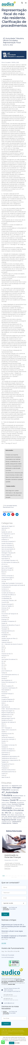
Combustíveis (5, 587)
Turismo (3, 773)
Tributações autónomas (7, 771)
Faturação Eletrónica (7, 631)
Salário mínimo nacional (7, 729)
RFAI (2, 724)
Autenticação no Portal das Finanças (12, 856)
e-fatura (3, 615)
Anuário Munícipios (6, 543)
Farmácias (4, 627)
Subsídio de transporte (7, 750)
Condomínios (5, 591)
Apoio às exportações (7, 549)
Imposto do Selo (6, 653)
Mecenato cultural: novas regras (12, 931)
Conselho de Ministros (7, 593)
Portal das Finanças (6, 693)
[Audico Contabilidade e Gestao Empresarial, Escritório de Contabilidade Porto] (8, 2)
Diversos (3, 610)
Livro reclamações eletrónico (9, 674)
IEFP (2, 648)
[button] (7, 868)
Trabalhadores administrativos (9, 756)
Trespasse (4, 768)
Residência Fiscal (6, 720)
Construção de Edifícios (7, 594)
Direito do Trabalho (6, 606)
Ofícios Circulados (10, 40)
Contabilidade (5, 598)
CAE (2, 573)
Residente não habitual (7, 722)
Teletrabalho (4, 754)
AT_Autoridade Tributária (11, 505)
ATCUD (3, 564)
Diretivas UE (4, 608)
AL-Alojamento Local (7, 534)
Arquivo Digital (5, 554)
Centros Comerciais (6, 575)
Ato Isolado (4, 566)
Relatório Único (5, 716)
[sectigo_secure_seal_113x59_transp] (14, 966)
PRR (2, 703)
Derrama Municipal (6, 604)
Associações (4, 558)
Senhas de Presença (7, 737)
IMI (2, 651)
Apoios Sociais (5, 551)
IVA (2, 669)
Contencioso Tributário (7, 600)
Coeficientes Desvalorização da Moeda (12, 585)
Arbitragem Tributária (7, 553)
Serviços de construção (7, 739)
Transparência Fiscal (6, 764)
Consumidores (5, 596)
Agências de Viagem (7, 526)
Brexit (3, 572)
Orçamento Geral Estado (8, 688)
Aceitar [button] (11, 1042)
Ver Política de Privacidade (13, 908)
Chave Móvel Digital (7, 577)
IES (2, 650)
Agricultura (4, 528)
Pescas (3, 691)
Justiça (3, 672)
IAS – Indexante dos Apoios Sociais (11, 644)
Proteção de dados (6, 701)
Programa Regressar (7, 699)
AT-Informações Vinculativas (9, 562)
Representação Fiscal (12, 43)
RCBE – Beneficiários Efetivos (9, 709)
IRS (2, 665)
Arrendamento (5, 556)
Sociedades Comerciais (7, 745)
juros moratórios (5, 670)
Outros (8, 814)
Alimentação (4, 535)
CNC (2, 581)
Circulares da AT (5, 579)
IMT (2, 657)
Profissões (4, 697)
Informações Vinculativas (8, 659)
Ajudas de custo (5, 532)
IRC (2, 661)
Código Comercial (22, 800)
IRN (2, 663)
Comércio (4, 589)
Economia (4, 617)
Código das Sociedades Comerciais (11, 583)
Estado (3, 623)
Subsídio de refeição (7, 749)
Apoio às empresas (6, 547)
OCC (2, 684)
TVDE (3, 775)
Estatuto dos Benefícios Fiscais (10, 625)
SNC (2, 743)
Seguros (3, 735)
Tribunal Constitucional (7, 769)
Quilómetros (4, 707)
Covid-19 (3, 602)
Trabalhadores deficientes (8, 758)
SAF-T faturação (5, 728)
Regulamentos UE (6, 714)
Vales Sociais (4, 777)
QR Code (4, 705)
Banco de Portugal (6, 568)
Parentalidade (5, 689)
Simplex (3, 741)
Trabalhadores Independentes (9, 760)
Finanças (3, 632)
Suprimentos (5, 752)
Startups (3, 747)
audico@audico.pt (9, 1003)
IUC (2, 667)
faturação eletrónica (10, 806)
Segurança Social (6, 733)
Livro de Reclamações (7, 957)
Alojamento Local (6, 537)
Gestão (3, 636)
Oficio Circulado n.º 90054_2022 (10, 62)
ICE (2, 646)
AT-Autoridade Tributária (13, 38)
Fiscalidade (4, 634)
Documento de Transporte (8, 613)
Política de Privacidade (7, 955)
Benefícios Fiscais (6, 570)
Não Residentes (5, 680)
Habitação (4, 640)
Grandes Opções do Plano (8, 638)
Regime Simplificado (7, 712)
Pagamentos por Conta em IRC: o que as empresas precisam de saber (13, 925)
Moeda (3, 678)
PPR (2, 695)
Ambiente (4, 539)
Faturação (4, 629)
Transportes (4, 766)
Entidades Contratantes (7, 621)
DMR (2, 612)
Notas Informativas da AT (8, 682)
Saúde (3, 731)
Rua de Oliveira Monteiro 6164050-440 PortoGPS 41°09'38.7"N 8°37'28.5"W (12, 990)
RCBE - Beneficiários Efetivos (11, 816)
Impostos (4, 655)
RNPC (3, 726)
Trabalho (3, 762)
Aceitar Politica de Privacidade (6, 909)
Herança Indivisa (5, 642)
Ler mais (17, 1043)
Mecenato (4, 676)
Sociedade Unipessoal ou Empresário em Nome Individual (14, 936)
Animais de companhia (7, 541)
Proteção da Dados (18, 814)
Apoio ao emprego (6, 545)
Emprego (4, 619)
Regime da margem (7, 710)
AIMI (2, 530)
